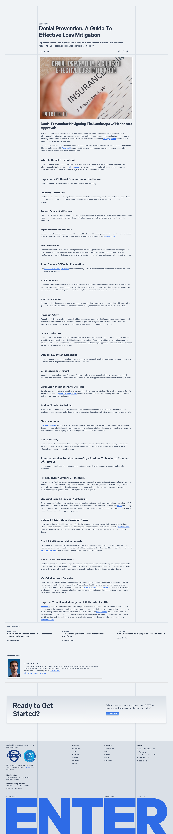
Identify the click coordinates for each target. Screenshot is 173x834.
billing (119, 505)
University (108, 760)
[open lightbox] (86, 88)
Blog (106, 751)
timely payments (109, 138)
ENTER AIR (76, 760)
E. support (146, 749)
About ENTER (109, 748)
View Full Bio (55, 670)
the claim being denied (49, 550)
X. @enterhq (141, 752)
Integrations (76, 748)
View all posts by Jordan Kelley (35, 673)
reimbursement (123, 527)
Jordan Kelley (14, 640)
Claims (74, 751)
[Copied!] (119, 51)
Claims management (48, 425)
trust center (28, 767)
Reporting (75, 754)
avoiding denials (109, 236)
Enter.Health (66, 148)
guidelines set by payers (67, 393)
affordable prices (47, 619)
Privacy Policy (141, 796)
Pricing (74, 763)
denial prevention (72, 167)
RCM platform (101, 611)
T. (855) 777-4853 (143, 758)
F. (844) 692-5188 (143, 761)
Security (75, 757)
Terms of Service (109, 796)
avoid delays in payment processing (94, 587)
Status (106, 757)
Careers (107, 754)
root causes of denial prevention (56, 268)
